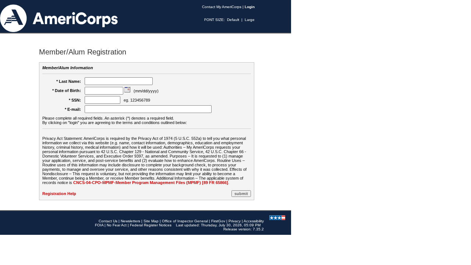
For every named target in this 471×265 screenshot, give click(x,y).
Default (233, 20)
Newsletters (130, 221)
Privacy (235, 221)
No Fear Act (117, 225)
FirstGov (218, 221)
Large (250, 20)
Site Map (151, 221)
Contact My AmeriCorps (221, 7)
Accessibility (254, 221)
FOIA (99, 225)
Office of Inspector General (185, 221)
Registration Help (59, 193)
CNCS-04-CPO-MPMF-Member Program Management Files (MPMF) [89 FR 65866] (150, 182)
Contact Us (108, 221)
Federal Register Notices (150, 225)
